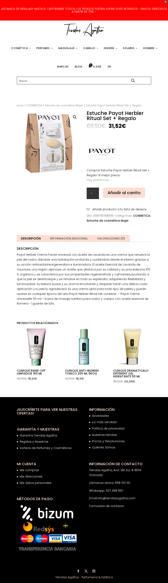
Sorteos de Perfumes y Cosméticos (46, 448)
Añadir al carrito (124, 193)
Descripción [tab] (31, 238)
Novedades (100, 416)
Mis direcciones (31, 476)
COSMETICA (34, 105)
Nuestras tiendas (105, 435)
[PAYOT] (102, 152)
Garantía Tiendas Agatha (38, 435)
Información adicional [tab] (69, 238)
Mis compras (29, 470)
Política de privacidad (108, 428)
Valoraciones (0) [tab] (111, 238)
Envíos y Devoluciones (109, 441)
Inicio (20, 105)
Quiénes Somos (103, 447)
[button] (74, 117)
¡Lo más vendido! (104, 422)
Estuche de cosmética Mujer (64, 105)
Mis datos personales (35, 483)
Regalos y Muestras (34, 442)
